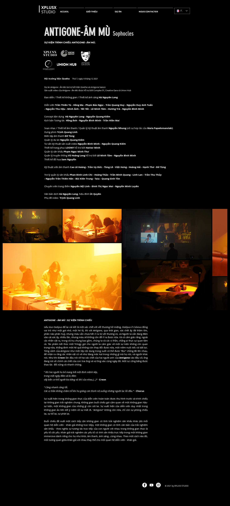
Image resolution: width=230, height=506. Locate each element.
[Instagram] (158, 485)
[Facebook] (144, 485)
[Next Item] (222, 259)
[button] (98, 10)
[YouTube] (151, 485)
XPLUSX (48, 7)
